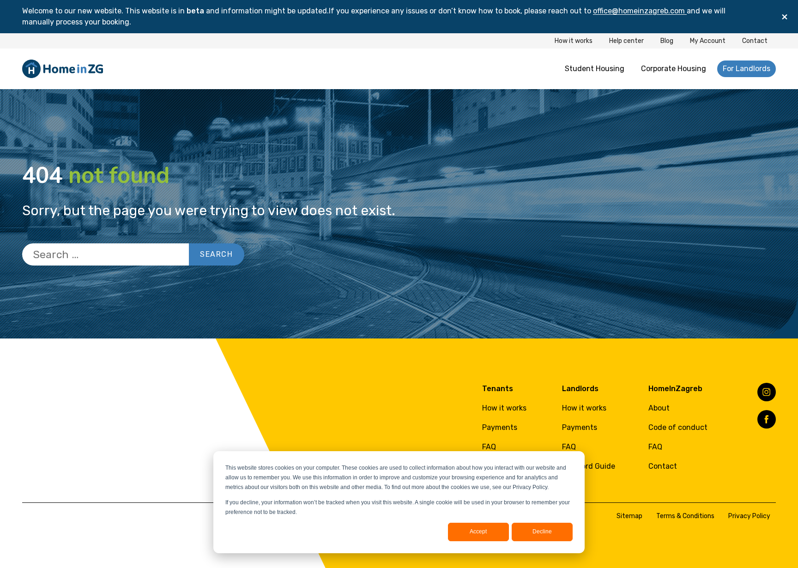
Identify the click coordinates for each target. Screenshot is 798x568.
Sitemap (629, 516)
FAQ (489, 446)
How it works (573, 41)
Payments (499, 427)
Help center (626, 41)
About (659, 408)
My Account (707, 41)
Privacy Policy (749, 516)
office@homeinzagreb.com (640, 10)
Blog (666, 41)
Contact (755, 41)
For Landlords (746, 68)
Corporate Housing (673, 68)
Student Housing (594, 68)
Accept (478, 531)
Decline (542, 531)
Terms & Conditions (685, 516)
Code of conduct (677, 427)
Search (216, 254)
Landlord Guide (588, 466)
